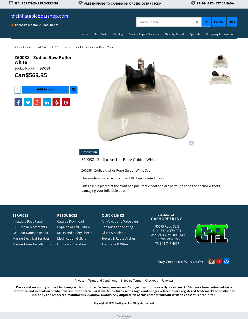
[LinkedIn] (47, 102)
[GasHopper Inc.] (34, 16)
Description (89, 152)
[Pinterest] (66, 102)
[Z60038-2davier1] (220, 77)
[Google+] (37, 102)
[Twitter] (28, 102)
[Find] (206, 22)
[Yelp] (56, 102)
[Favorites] (74, 89)
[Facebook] (18, 102)
